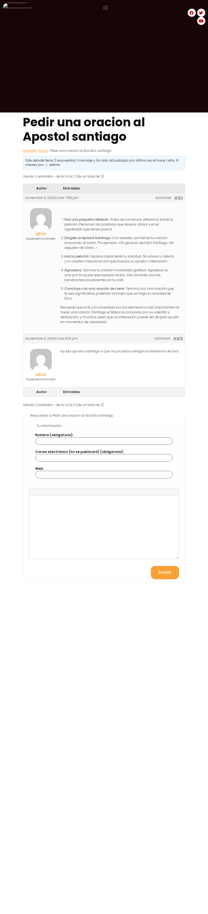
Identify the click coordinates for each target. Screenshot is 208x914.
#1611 (178, 197)
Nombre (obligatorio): (54, 435)
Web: (39, 468)
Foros (43, 150)
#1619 (178, 338)
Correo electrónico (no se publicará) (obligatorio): (79, 451)
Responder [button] (163, 198)
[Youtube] (201, 21)
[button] (105, 7)
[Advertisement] (104, 74)
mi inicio (30, 150)
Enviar (164, 572)
